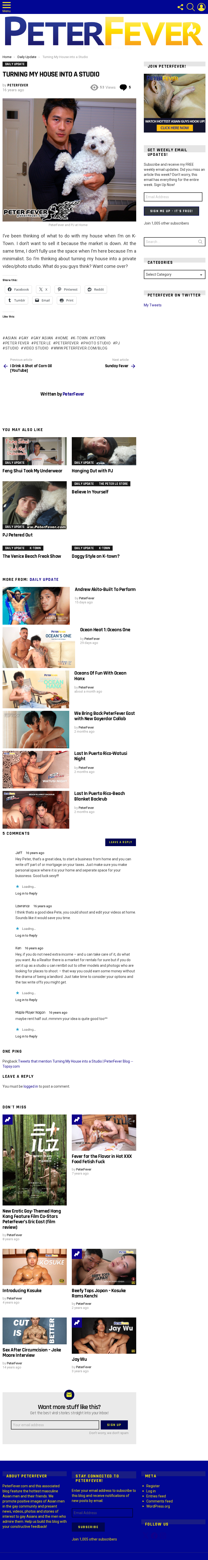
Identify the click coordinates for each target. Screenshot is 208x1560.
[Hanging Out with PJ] (104, 451)
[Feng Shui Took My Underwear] (35, 451)
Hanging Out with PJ (92, 471)
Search (200, 242)
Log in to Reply (26, 893)
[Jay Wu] (104, 1335)
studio (12, 348)
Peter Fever (17, 343)
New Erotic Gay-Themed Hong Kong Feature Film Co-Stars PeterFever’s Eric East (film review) (32, 1219)
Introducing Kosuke (22, 1290)
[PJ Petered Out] (35, 505)
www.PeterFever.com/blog (81, 348)
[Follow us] (180, 7)
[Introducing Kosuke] (35, 1267)
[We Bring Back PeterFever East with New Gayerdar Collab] (36, 729)
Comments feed (159, 1501)
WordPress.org (158, 1506)
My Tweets (153, 305)
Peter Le (42, 343)
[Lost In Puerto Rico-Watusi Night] (36, 769)
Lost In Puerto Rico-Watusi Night (100, 756)
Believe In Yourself (90, 492)
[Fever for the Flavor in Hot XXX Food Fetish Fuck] (104, 1133)
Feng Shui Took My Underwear (32, 471)
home (63, 338)
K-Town (80, 338)
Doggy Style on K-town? (95, 556)
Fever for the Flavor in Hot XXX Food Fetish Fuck (102, 1159)
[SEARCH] (191, 7)
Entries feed (156, 1496)
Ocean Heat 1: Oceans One (105, 629)
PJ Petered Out (17, 535)
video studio (36, 348)
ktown (98, 338)
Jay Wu (79, 1359)
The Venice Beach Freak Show (32, 556)
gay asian (43, 338)
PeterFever (67, 343)
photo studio (97, 343)
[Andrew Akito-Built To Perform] (36, 606)
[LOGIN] (201, 7)
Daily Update (15, 463)
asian (10, 338)
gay (25, 338)
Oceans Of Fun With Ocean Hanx (100, 676)
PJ (117, 343)
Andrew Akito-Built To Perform (105, 589)
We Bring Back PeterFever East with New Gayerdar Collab (104, 716)
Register (153, 1486)
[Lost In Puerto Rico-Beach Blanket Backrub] (36, 809)
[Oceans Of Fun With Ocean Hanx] (36, 689)
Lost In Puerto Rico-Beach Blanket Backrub (99, 796)
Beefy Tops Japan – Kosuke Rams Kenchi (99, 1293)
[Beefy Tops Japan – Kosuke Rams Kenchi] (104, 1267)
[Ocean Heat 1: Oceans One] (39, 647)
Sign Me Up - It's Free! (171, 211)
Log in (151, 1491)
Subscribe (88, 1527)
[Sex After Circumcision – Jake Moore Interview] (35, 1330)
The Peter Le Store (113, 484)
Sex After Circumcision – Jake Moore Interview (32, 1353)
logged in (31, 1086)
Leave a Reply (120, 842)
